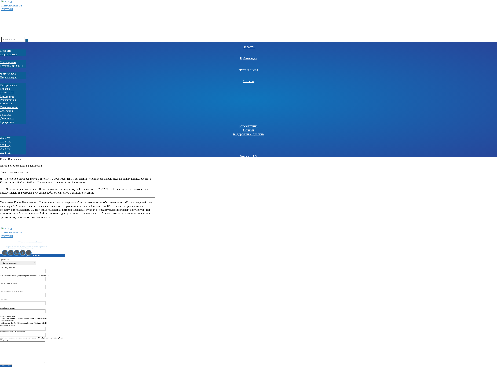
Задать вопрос (32, 255)
